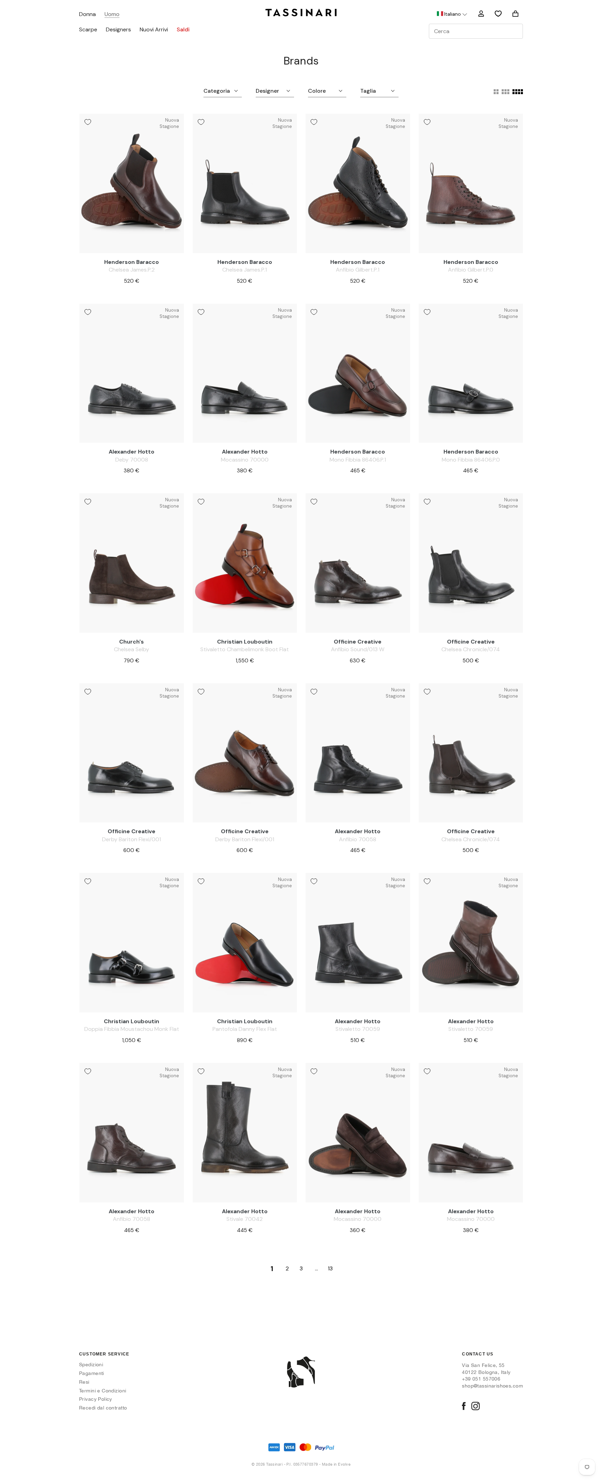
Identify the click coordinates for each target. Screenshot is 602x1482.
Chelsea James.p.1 (244, 269)
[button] (451, 14)
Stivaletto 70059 (357, 1029)
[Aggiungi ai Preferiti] (87, 122)
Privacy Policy (95, 1399)
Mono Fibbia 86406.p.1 (358, 459)
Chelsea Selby (131, 649)
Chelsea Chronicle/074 (470, 649)
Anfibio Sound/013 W (357, 649)
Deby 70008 (131, 459)
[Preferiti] (498, 13)
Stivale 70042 (244, 1219)
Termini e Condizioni (102, 1390)
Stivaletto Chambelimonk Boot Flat (244, 649)
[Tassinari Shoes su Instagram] (475, 1407)
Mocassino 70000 (245, 459)
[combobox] (476, 31)
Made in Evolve (336, 1464)
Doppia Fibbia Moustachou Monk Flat (131, 1029)
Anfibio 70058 (357, 839)
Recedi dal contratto (103, 1408)
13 (330, 1268)
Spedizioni (91, 1364)
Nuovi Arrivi (154, 29)
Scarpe (88, 29)
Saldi (183, 29)
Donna (87, 14)
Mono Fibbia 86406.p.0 (471, 459)
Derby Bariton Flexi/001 (131, 839)
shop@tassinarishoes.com (492, 1386)
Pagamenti (91, 1373)
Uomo (112, 14)
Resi (84, 1382)
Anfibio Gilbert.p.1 (357, 269)
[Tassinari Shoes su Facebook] (463, 1407)
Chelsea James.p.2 (132, 269)
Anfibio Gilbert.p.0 (470, 269)
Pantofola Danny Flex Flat (245, 1029)
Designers (118, 29)
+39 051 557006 (481, 1379)
